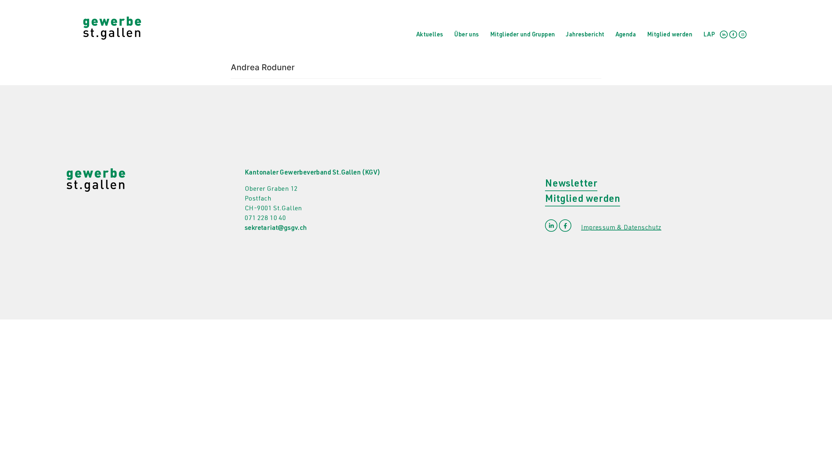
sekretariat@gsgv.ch (276, 228)
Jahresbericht (585, 35)
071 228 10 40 (265, 218)
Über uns (466, 35)
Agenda (626, 35)
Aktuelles (429, 35)
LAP (709, 35)
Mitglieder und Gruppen (522, 35)
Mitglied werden (669, 35)
